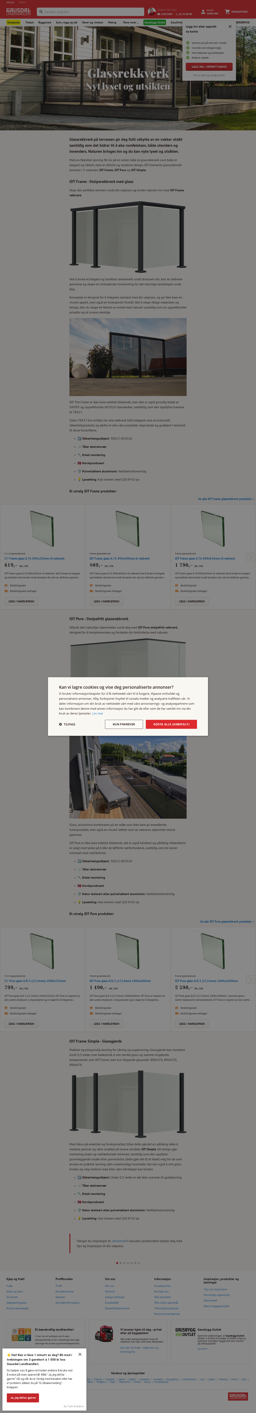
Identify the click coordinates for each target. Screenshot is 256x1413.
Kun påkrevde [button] (124, 724)
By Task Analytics (74, 1406)
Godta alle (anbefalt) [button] (171, 724)
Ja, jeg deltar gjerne (23, 1397)
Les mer (97, 713)
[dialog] (128, 706)
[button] (67, 724)
